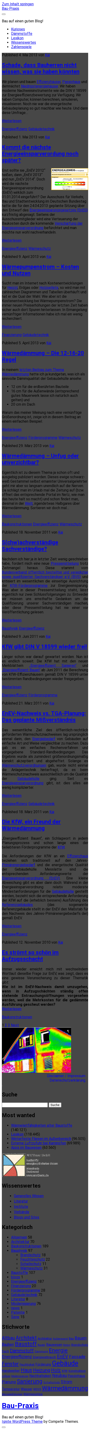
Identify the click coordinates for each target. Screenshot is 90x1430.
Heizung (41, 1370)
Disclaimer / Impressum (67, 1076)
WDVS (37, 1389)
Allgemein (19, 1237)
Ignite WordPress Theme (22, 1421)
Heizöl (12, 287)
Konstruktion (77, 1371)
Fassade (77, 1356)
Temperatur (11, 1389)
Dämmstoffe (21, 33)
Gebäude (65, 1363)
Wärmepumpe (33, 1394)
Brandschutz (30, 1255)
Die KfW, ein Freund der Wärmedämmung (31, 825)
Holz (56, 1370)
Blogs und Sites (26, 1217)
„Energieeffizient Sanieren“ (53, 665)
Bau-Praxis (10, 8)
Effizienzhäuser (49, 82)
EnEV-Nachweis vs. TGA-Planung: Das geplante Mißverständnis (44, 716)
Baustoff (26, 1344)
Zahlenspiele (21, 47)
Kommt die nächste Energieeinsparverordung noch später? (40, 154)
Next (15, 1025)
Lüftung (6, 1376)
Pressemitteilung (65, 563)
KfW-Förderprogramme (29, 585)
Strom (66, 1381)
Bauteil (41, 1344)
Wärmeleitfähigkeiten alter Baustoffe (41, 1125)
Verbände (21, 1212)
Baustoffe (19, 1272)
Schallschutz (30, 1264)
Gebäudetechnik (41, 129)
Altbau (8, 1338)
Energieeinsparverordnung (22, 783)
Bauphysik (10, 628)
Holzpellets (48, 287)
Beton (66, 1344)
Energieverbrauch (44, 1357)
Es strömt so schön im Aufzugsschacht (30, 955)
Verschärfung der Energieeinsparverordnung (42, 225)
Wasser (26, 1389)
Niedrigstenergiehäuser (39, 86)
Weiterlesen (11, 121)
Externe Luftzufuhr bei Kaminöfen (38, 1143)
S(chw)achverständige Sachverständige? (30, 545)
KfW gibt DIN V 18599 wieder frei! (44, 646)
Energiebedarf (43, 739)
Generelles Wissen (29, 1196)
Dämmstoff (22, 1350)
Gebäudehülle (28, 778)
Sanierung (29, 1381)
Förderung (43, 1364)
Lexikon (17, 38)
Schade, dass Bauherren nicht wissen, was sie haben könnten (40, 68)
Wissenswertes (23, 42)
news (15, 1308)
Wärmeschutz (39, 248)
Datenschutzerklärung (69, 1080)
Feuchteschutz (32, 1259)
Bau (71, 1338)
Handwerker (11, 1371)
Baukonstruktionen (17, 524)
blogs (15, 1277)
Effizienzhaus (77, 856)
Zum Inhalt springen (18, 4)
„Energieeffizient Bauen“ (21, 670)
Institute (21, 1206)
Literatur (21, 1201)
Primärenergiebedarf (18, 865)
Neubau (59, 1375)
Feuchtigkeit (27, 1364)
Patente (18, 1312)
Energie (58, 1350)
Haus (26, 1370)
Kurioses (18, 29)
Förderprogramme (42, 437)
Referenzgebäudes (17, 904)
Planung (9, 1382)
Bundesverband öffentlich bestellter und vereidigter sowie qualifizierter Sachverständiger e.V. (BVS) (45, 574)
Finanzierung (12, 335)
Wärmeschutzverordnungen (24, 765)
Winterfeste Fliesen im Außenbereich (41, 1138)
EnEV (62, 1356)
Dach (5, 1351)
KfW (61, 847)
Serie (15, 1317)
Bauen (81, 1338)
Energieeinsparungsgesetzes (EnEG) (59, 210)
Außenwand (60, 1338)
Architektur (20, 1242)
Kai (47, 55)
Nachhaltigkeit (40, 1376)
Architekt (26, 1338)
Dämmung (41, 1351)
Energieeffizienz (14, 129)
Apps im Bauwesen (26, 1147)
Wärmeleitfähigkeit (12, 1394)
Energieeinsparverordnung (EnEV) (31, 878)
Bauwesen (54, 1345)
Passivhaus (71, 82)
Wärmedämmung (65, 1388)
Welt (29, 503)
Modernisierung (23, 1303)
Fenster (10, 1364)
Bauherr (8, 1344)
